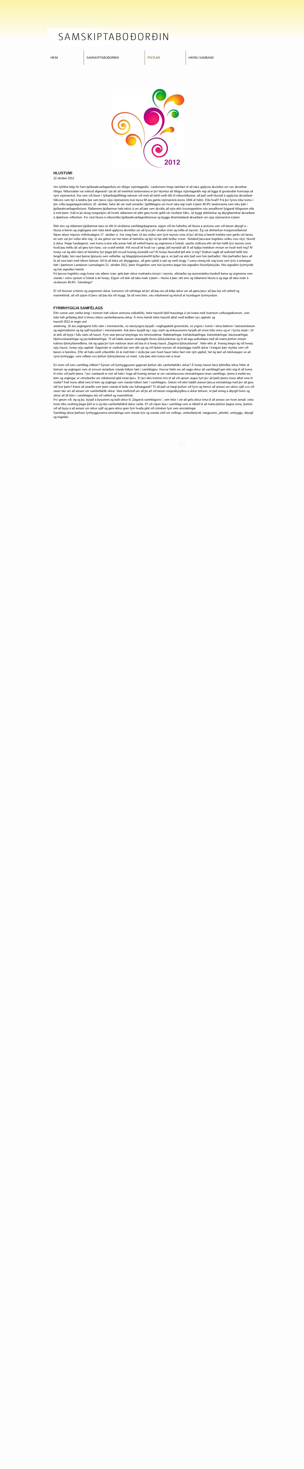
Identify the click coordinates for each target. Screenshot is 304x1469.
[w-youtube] (189, 444)
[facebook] (196, 444)
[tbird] (182, 444)
